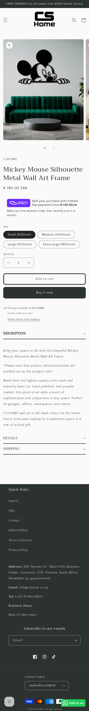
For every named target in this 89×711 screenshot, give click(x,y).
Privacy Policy (18, 550)
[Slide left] (35, 148)
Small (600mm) (19, 234)
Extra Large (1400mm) (59, 244)
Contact (14, 520)
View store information (24, 319)
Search (14, 501)
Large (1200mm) (20, 244)
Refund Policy (18, 530)
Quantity (8, 254)
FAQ (12, 511)
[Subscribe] (75, 640)
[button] (5, 20)
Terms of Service (20, 540)
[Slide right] (54, 148)
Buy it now (44, 292)
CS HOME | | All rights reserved (48, 709)
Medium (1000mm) (56, 234)
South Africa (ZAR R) (42, 685)
